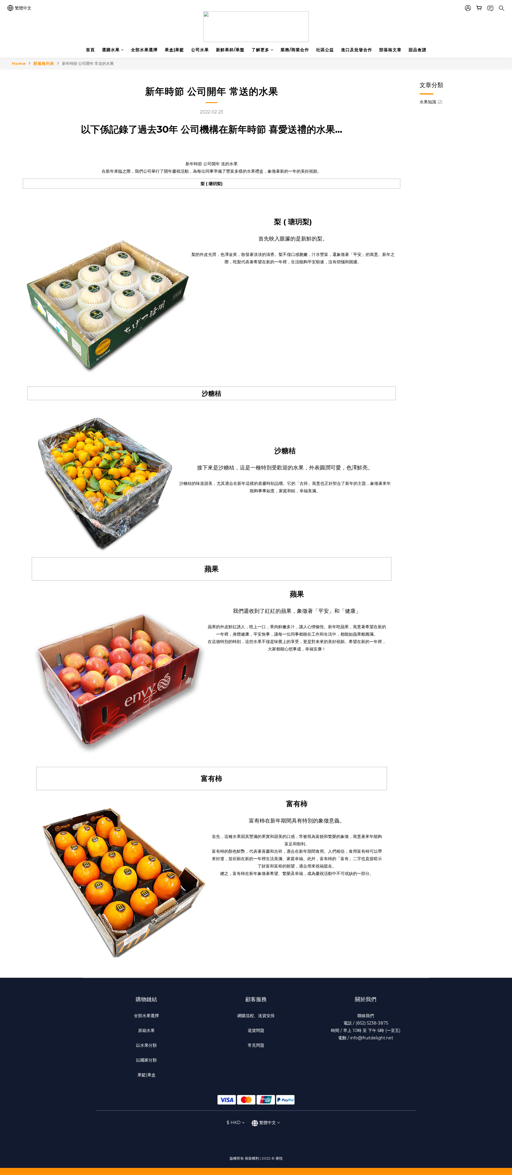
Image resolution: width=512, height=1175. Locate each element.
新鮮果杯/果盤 (230, 49)
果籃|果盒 (146, 1075)
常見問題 (256, 1045)
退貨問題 (256, 1030)
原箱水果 (146, 1030)
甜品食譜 (417, 49)
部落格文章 (390, 49)
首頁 (90, 49)
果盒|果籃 (174, 49)
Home (19, 63)
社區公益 (325, 49)
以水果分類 (146, 1045)
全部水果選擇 (144, 49)
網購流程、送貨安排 (256, 1015)
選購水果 (111, 49)
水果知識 (431, 101)
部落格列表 (43, 63)
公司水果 (200, 49)
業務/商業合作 (295, 49)
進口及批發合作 (356, 49)
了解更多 (260, 49)
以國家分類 (146, 1060)
